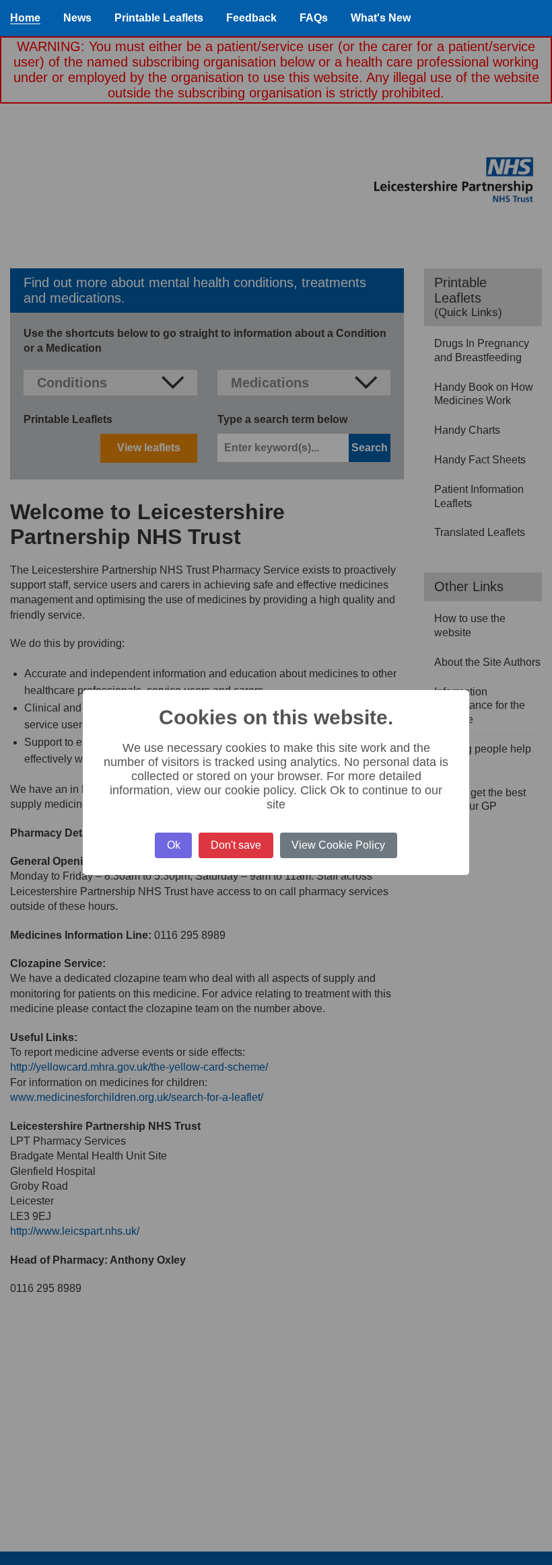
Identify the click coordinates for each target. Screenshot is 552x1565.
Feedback (251, 18)
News (77, 18)
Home (25, 18)
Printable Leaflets (158, 18)
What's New (381, 18)
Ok (173, 845)
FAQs (314, 18)
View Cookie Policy (338, 845)
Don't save (236, 845)
